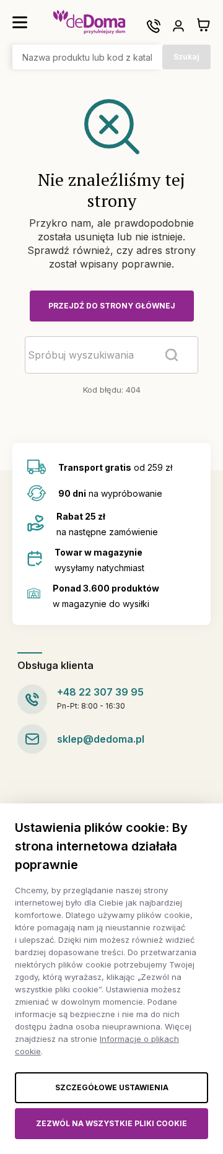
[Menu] (19, 22)
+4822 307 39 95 (100, 692)
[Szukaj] (171, 355)
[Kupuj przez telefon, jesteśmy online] (153, 26)
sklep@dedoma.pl (100, 739)
